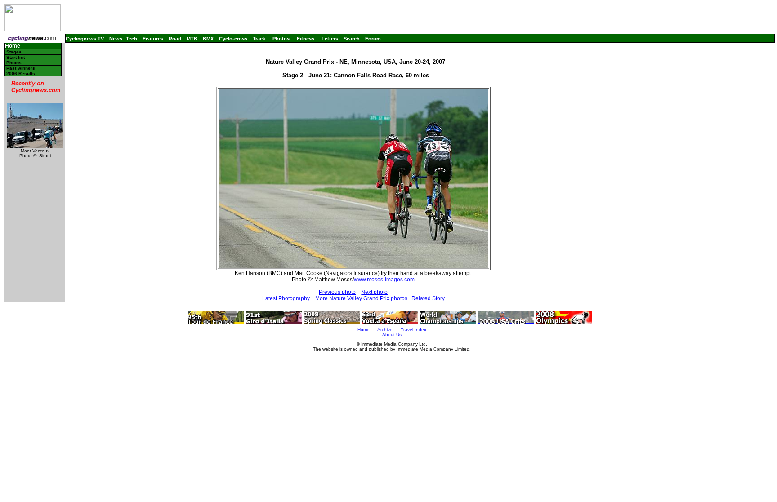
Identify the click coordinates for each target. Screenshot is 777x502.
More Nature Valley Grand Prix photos (361, 298)
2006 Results (20, 73)
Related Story (428, 298)
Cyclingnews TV (85, 38)
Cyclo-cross (233, 38)
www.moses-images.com (384, 279)
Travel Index (413, 329)
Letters (330, 38)
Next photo (374, 292)
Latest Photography (286, 298)
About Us (392, 334)
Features (153, 38)
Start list (15, 57)
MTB (192, 38)
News (115, 38)
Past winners (20, 68)
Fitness (305, 38)
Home (12, 46)
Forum (373, 38)
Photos (281, 38)
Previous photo (337, 292)
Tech (131, 38)
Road (175, 38)
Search (352, 38)
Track (259, 38)
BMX (208, 38)
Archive (385, 329)
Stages (14, 51)
